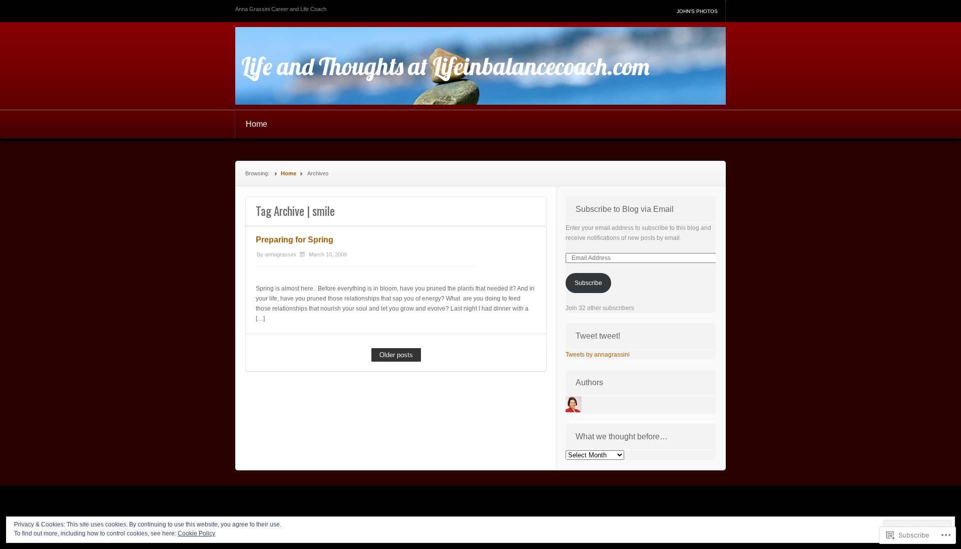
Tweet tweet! (598, 336)
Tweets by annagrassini (598, 354)
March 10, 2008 (328, 254)
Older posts (396, 355)
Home (256, 124)
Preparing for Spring (294, 239)
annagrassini (280, 254)
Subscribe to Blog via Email (625, 209)
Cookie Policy (196, 533)
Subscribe (588, 283)
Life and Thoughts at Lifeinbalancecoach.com (445, 66)
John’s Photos (697, 11)
